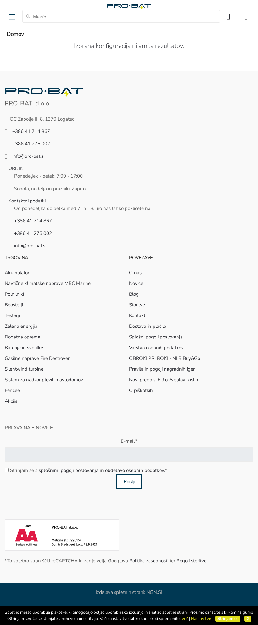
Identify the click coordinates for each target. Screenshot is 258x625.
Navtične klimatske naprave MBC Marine (48, 283)
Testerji (12, 315)
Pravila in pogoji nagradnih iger (162, 369)
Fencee (12, 390)
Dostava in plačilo (147, 326)
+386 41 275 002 (31, 143)
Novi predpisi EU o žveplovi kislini (164, 380)
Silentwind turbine (24, 369)
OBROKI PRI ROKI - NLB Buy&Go (164, 358)
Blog (134, 294)
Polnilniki (14, 294)
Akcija (11, 401)
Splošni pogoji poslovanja (156, 337)
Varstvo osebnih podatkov (156, 347)
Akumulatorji (18, 273)
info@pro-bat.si (28, 156)
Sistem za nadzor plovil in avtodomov (44, 380)
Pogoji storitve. (192, 561)
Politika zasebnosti (148, 561)
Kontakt (137, 315)
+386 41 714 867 (31, 131)
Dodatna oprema (22, 337)
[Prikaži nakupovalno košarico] (248, 16)
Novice (136, 283)
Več (185, 619)
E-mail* (129, 441)
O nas (135, 273)
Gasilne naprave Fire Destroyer (37, 358)
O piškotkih (141, 390)
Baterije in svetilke (24, 347)
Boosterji (14, 305)
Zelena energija (21, 326)
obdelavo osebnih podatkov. (135, 470)
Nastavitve (201, 619)
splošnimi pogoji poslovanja (68, 470)
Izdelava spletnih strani (120, 592)
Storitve (137, 305)
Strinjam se (227, 619)
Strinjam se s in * (88, 470)
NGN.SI (154, 592)
